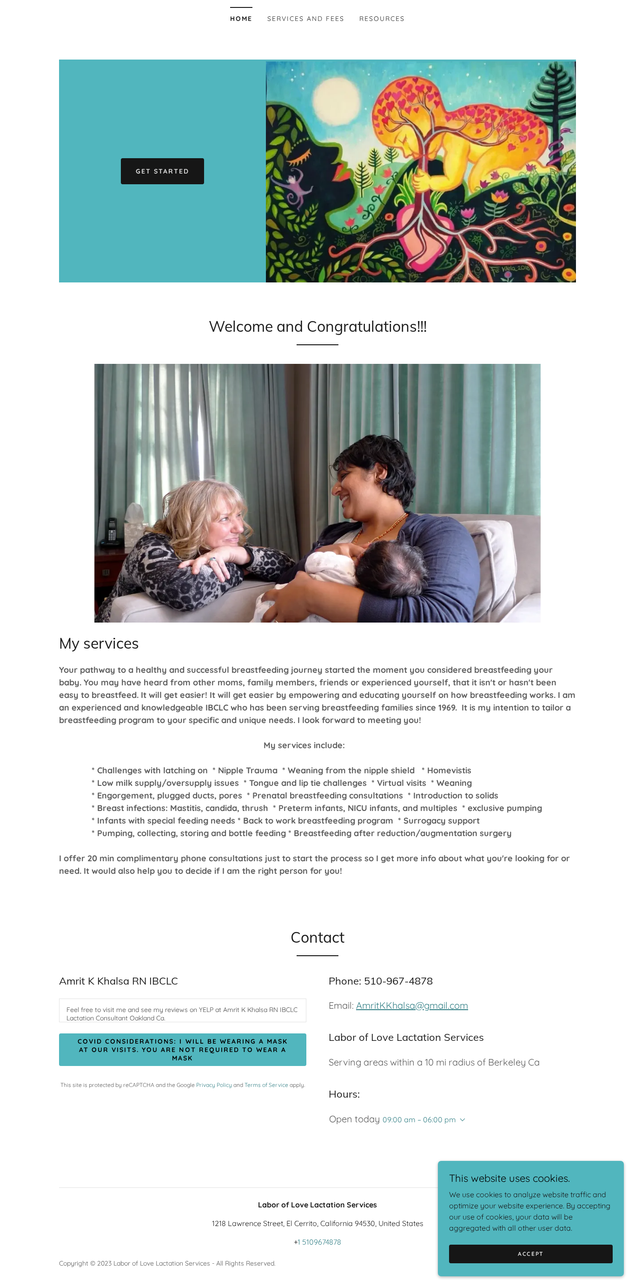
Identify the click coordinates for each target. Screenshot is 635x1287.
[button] (460, 1120)
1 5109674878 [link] (319, 1242)
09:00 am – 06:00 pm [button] (419, 1119)
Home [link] (241, 18)
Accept (531, 1253)
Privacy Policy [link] (214, 1084)
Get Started (162, 171)
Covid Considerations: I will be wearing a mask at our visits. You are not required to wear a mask (182, 1049)
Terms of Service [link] (266, 1084)
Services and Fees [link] (305, 18)
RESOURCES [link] (382, 18)
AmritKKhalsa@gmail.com (412, 1005)
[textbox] (182, 1010)
